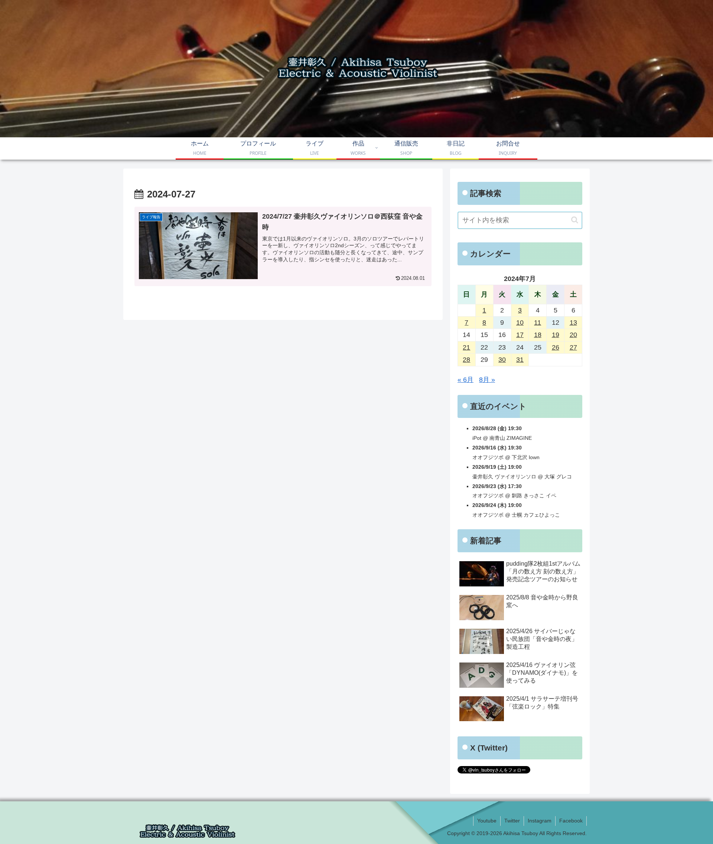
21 (466, 347)
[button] (574, 220)
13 (573, 322)
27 (573, 347)
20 (573, 334)
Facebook (571, 821)
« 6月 (465, 379)
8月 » (487, 379)
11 (537, 322)
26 (555, 347)
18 (537, 334)
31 (520, 359)
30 (502, 359)
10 (520, 322)
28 (466, 359)
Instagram (539, 821)
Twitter (512, 821)
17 (520, 334)
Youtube (487, 821)
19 (555, 334)
